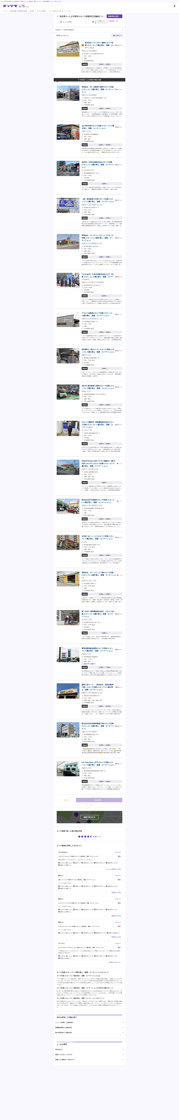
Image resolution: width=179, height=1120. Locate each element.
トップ (5, 11)
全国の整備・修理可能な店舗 (18, 11)
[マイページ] (174, 5)
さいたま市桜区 (41, 11)
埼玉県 (32, 11)
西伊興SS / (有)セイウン (115, 962)
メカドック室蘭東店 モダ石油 (113, 869)
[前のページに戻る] (58, 16)
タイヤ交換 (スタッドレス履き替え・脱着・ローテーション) (106, 22)
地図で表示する (117, 35)
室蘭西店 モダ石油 (116, 892)
